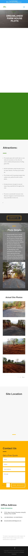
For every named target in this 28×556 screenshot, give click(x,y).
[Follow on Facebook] (14, 493)
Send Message (18, 485)
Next (23, 377)
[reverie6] (14, 316)
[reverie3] (14, 354)
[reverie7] (14, 335)
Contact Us (14, 217)
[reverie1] (14, 372)
